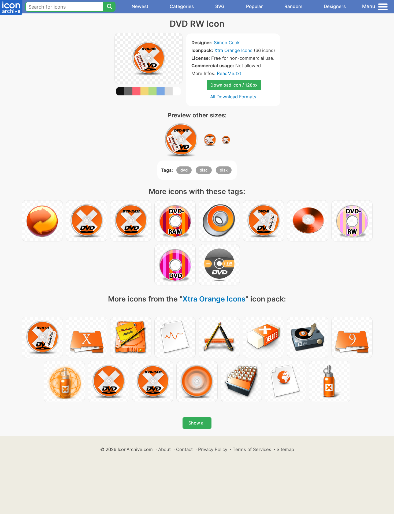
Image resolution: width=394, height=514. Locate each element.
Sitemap (285, 449)
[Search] (109, 7)
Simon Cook (227, 42)
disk (224, 170)
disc (204, 170)
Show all (197, 423)
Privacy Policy (212, 449)
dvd (184, 170)
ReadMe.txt (229, 73)
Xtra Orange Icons (233, 50)
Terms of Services (252, 449)
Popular (254, 6)
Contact (184, 449)
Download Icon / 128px (234, 85)
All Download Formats (233, 96)
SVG (220, 6)
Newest (140, 6)
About (164, 449)
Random (293, 6)
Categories (182, 6)
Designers (335, 6)
